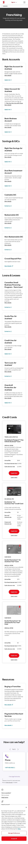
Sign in (13, 2)
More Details (9, 266)
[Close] (26, 807)
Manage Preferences (14, 833)
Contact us (8, 206)
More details (8, 75)
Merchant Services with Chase (14, 103)
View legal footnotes (14, 776)
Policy (19, 829)
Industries (5, 6)
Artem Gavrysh (9, 782)
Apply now (8, 80)
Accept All (14, 838)
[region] (14, 824)
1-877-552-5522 (9, 767)
